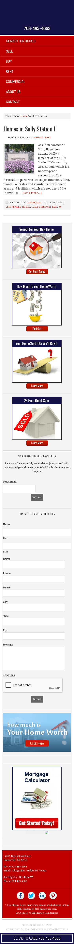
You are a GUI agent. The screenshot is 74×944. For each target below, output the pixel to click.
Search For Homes (21, 41)
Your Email (9, 481)
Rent (9, 71)
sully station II (41, 207)
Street (6, 587)
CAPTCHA (9, 675)
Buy (9, 61)
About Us (13, 92)
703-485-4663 (37, 28)
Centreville (34, 202)
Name (6, 524)
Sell (9, 51)
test (54, 207)
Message (8, 644)
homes (26, 207)
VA (59, 207)
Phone (7, 573)
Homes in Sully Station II (30, 128)
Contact (13, 102)
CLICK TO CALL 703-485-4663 (37, 938)
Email (6, 558)
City (5, 601)
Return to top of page (37, 925)
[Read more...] (31, 192)
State (6, 616)
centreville (13, 207)
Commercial (15, 81)
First (5, 538)
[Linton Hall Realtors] (20, 899)
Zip (5, 630)
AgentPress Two (42, 929)
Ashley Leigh (42, 137)
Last (5, 552)
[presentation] (33, 685)
